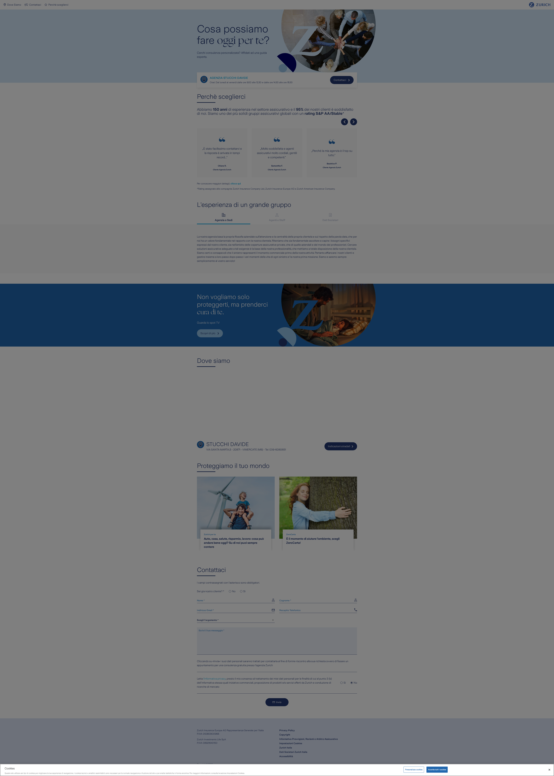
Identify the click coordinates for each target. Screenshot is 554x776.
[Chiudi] (549, 769)
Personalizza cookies (413, 769)
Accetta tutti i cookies (437, 769)
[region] (277, 770)
